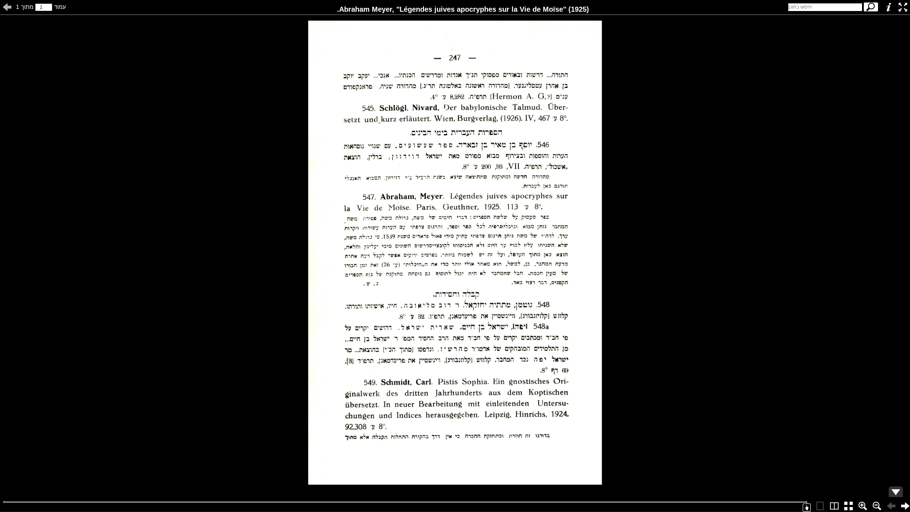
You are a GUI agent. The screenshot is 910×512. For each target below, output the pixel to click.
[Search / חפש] (871, 6)
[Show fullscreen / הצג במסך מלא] (903, 7)
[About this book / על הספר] (889, 7)
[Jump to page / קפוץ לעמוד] (7, 7)
